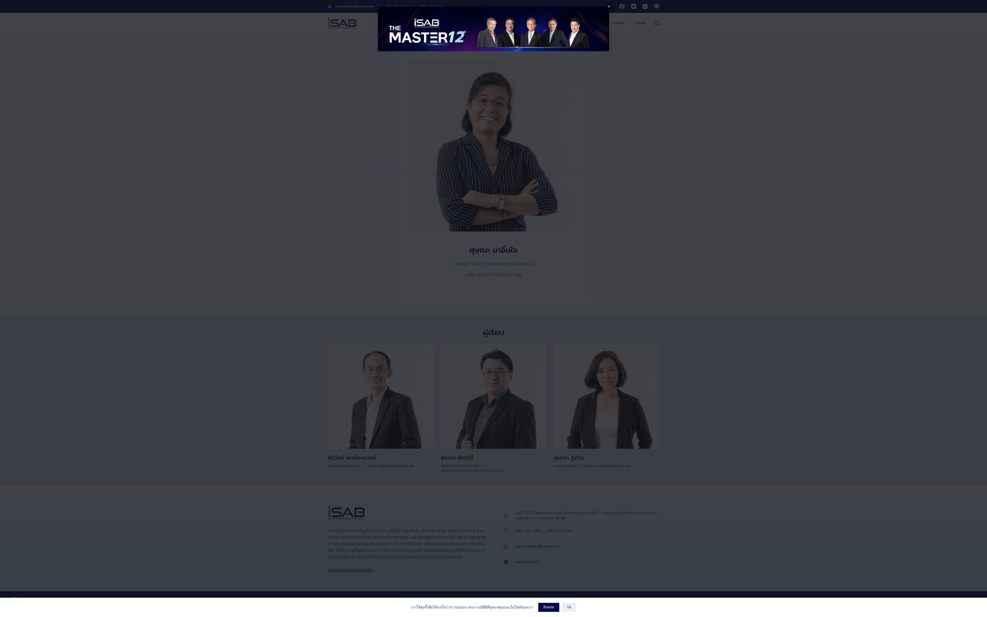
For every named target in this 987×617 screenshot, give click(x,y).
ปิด (569, 607)
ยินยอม (548, 607)
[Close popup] (609, 6)
